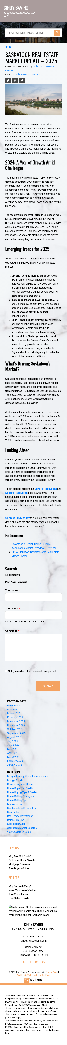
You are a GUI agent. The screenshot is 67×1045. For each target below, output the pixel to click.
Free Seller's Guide (19, 898)
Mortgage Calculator (20, 864)
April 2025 (12, 753)
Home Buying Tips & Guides (22, 792)
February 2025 (15, 760)
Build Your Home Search (22, 860)
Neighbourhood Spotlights (21, 808)
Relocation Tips (15, 820)
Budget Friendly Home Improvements (27, 776)
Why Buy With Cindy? (20, 856)
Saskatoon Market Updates (27, 74)
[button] (23, 962)
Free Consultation (18, 894)
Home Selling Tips (17, 800)
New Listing (13, 812)
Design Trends (15, 780)
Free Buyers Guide (19, 868)
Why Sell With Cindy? (20, 886)
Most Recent (14, 705)
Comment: (11, 630)
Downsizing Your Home (20, 784)
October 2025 (14, 729)
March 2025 (13, 757)
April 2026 (12, 709)
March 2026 (13, 713)
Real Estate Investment (20, 816)
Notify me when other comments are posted (31, 671)
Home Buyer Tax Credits (20, 788)
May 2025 (12, 749)
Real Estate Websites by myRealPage (33, 975)
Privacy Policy (52, 972)
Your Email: (12, 608)
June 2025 (13, 745)
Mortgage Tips (15, 804)
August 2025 (14, 737)
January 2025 (14, 764)
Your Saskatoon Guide (19, 831)
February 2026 (15, 717)
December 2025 (16, 721)
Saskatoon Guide (16, 823)
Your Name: (12, 590)
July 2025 (12, 741)
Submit (48, 686)
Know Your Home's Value (22, 890)
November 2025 (16, 725)
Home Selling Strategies (20, 796)
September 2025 (16, 733)
